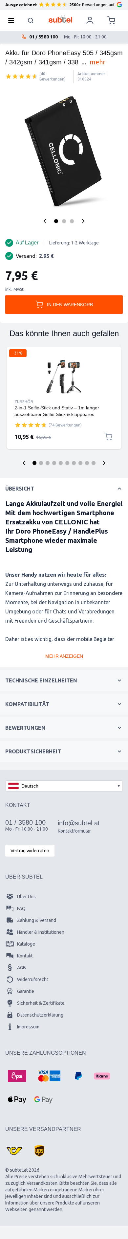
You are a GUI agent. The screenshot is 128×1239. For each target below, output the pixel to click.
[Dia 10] (93, 463)
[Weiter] (83, 221)
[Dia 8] (80, 463)
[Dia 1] (34, 463)
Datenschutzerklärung (40, 1015)
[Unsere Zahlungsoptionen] (17, 1076)
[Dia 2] (41, 463)
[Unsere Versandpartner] (14, 1151)
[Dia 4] (54, 463)
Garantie (25, 991)
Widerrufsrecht (32, 979)
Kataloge (26, 944)
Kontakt (25, 955)
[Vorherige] (45, 221)
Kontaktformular (74, 831)
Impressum (28, 1026)
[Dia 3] (47, 463)
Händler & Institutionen (40, 932)
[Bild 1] (56, 221)
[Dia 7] (74, 463)
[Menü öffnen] (13, 20)
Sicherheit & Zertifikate (41, 1003)
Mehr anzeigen (64, 656)
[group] (21, 76)
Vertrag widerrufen (30, 850)
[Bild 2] (64, 221)
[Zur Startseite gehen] (61, 19)
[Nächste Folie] (104, 463)
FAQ (21, 908)
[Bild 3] (72, 221)
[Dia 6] (67, 463)
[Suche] (31, 20)
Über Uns (26, 896)
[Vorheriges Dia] (24, 463)
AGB (21, 967)
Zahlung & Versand (36, 920)
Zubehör (23, 402)
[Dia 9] (87, 463)
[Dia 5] (60, 463)
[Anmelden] (90, 20)
